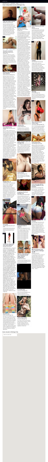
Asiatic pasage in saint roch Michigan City (23, 142)
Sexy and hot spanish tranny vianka (37, 122)
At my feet (5, 224)
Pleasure (34, 221)
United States (12, 3)
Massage (34, 91)
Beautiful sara (6, 313)
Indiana (17, 3)
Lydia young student (22, 317)
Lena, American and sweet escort (38, 26)
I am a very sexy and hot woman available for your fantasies (38, 185)
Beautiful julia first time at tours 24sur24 (9, 73)
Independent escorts (6, 3)
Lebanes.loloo (20, 125)
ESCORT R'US (5, 1)
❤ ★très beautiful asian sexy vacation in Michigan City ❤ (38, 251)
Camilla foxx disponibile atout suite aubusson (8, 244)
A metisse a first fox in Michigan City (22, 193)
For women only (21, 289)
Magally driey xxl (7, 181)
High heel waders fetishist (9, 21)
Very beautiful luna (7, 127)
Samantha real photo (8, 51)
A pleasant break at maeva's (22, 226)
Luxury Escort (20, 172)
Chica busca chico (36, 142)
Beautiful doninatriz (21, 28)
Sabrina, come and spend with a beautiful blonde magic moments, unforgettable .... (23, 255)
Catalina (34, 60)
